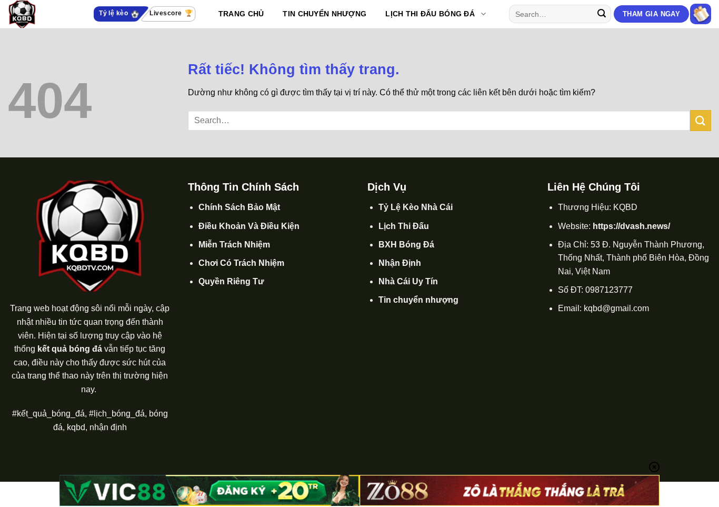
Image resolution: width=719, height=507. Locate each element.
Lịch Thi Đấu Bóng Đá (430, 13)
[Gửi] (602, 14)
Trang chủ (241, 13)
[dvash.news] (40, 14)
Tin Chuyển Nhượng (324, 13)
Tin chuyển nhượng (418, 299)
